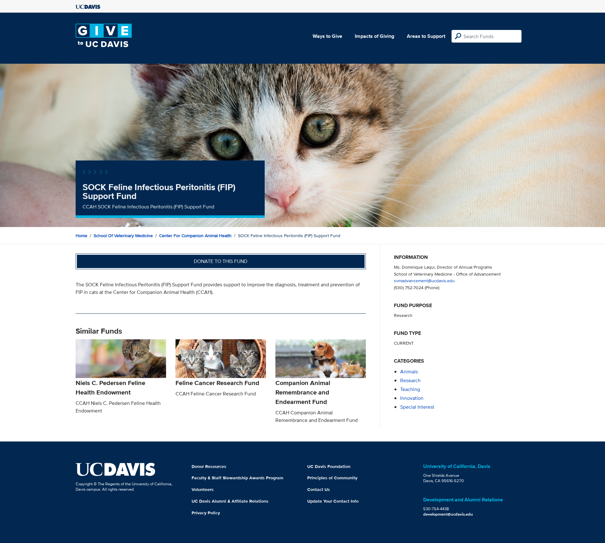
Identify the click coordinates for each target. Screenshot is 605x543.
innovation (412, 398)
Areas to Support (426, 36)
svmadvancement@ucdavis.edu (424, 280)
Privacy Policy (206, 513)
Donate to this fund (220, 261)
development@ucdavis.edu (448, 514)
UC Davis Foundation (328, 466)
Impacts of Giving (374, 36)
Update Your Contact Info (333, 501)
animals (409, 371)
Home (81, 235)
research (410, 380)
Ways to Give (327, 36)
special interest (417, 407)
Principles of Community (332, 478)
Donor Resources (209, 466)
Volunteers (203, 489)
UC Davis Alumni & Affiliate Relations (230, 501)
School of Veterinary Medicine (123, 235)
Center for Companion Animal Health (195, 235)
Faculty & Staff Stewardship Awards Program (237, 478)
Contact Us (318, 489)
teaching (410, 389)
